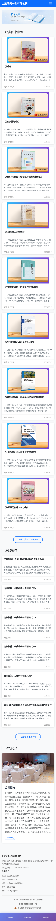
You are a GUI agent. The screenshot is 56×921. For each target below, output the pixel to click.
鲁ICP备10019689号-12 (28, 904)
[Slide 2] (30, 20)
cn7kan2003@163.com (15, 883)
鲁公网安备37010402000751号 (29, 908)
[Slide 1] (26, 20)
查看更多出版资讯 (28, 737)
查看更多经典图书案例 (28, 539)
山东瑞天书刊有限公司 (15, 3)
